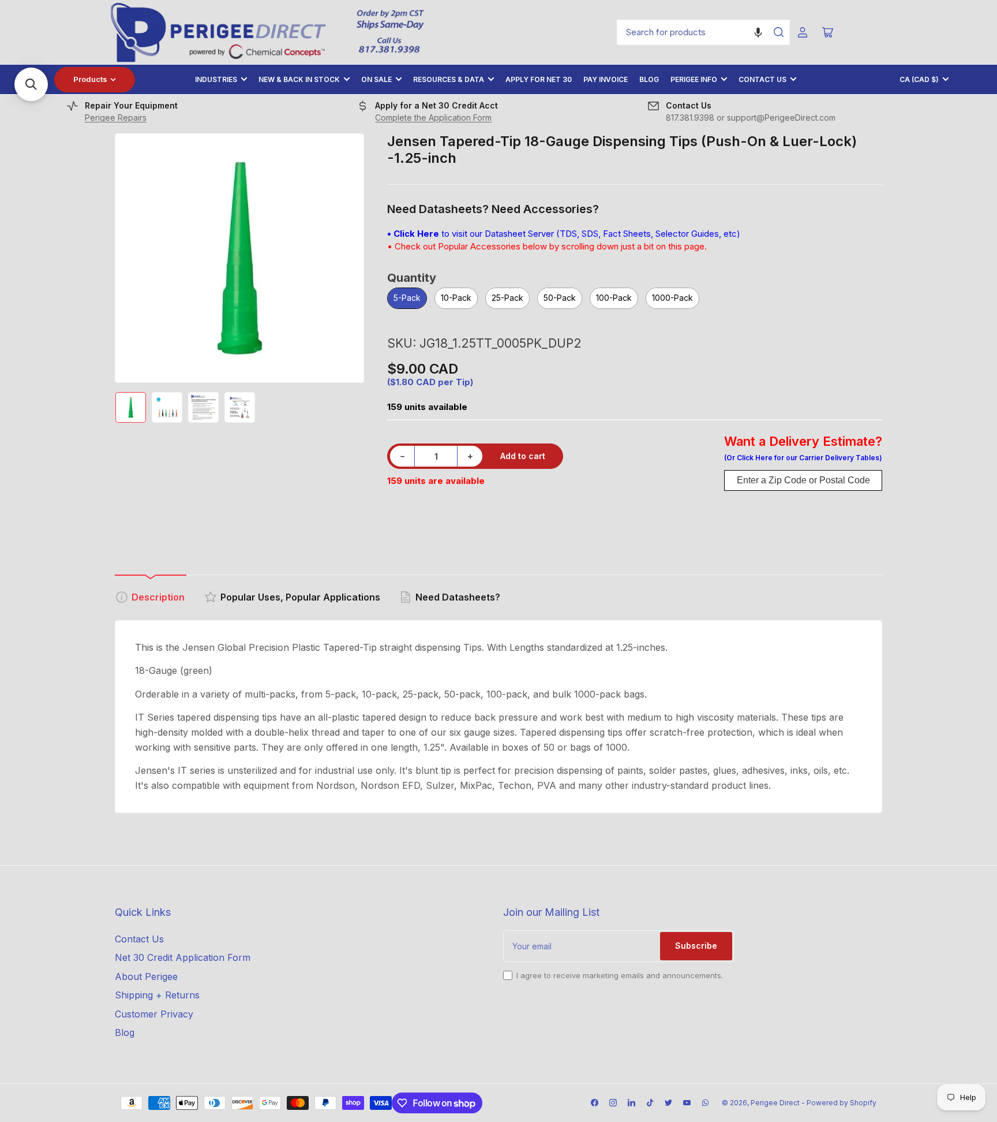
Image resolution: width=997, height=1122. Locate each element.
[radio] (407, 299)
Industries (216, 79)
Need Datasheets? (457, 597)
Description (158, 597)
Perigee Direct (775, 1102)
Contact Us (762, 79)
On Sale (376, 79)
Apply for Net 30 (538, 79)
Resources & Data (448, 79)
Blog (649, 79)
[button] (758, 32)
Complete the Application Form (433, 117)
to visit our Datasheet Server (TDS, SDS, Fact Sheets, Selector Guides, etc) (563, 233)
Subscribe (696, 945)
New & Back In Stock (299, 79)
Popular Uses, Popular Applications (300, 597)
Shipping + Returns (157, 995)
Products (90, 79)
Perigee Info (693, 79)
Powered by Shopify (841, 1102)
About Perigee (146, 976)
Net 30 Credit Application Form (182, 957)
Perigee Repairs (116, 117)
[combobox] (703, 32)
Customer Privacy (154, 1014)
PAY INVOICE (605, 79)
